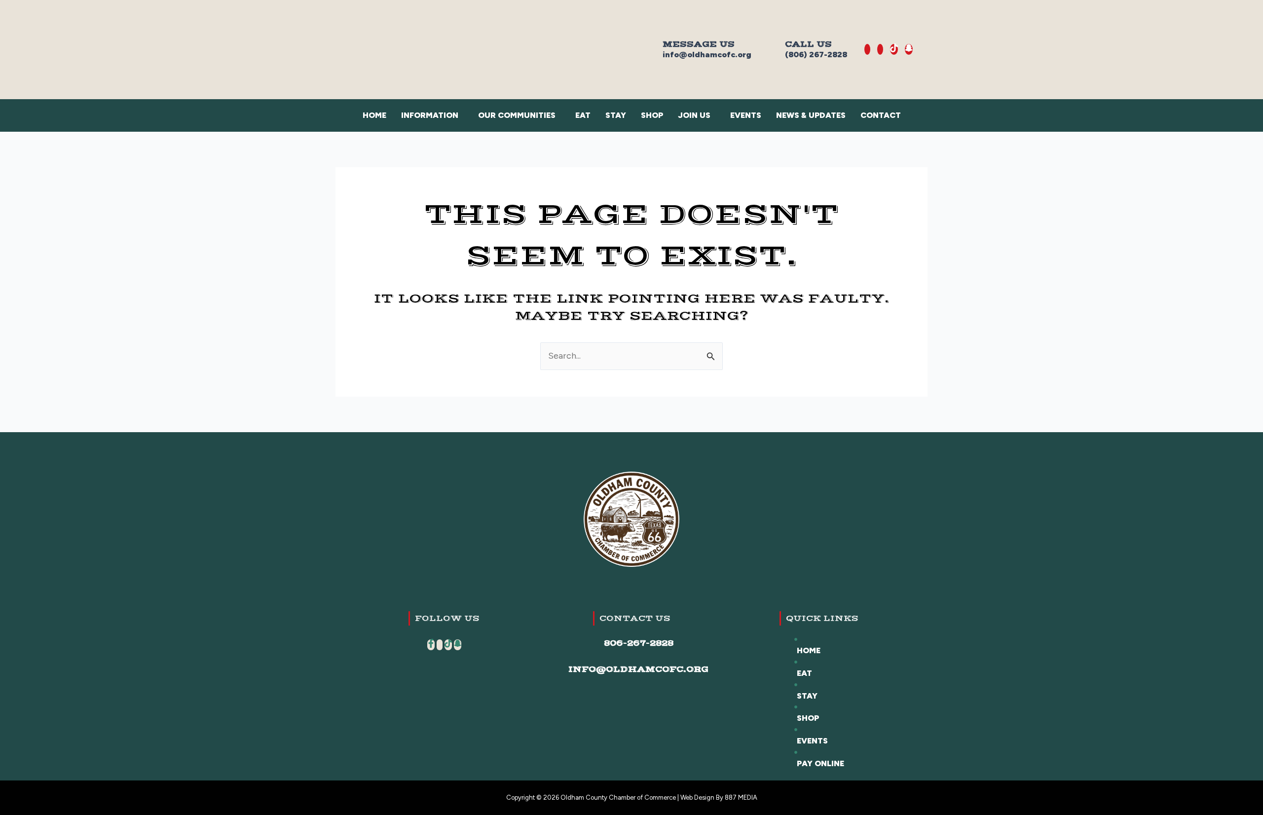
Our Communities (517, 115)
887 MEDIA (741, 797)
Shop (652, 115)
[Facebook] (867, 49)
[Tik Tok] (894, 49)
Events (745, 115)
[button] (432, 115)
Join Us (694, 115)
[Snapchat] (909, 49)
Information (429, 115)
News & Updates (811, 115)
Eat (583, 115)
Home (374, 115)
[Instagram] (880, 49)
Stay (615, 115)
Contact (880, 115)
